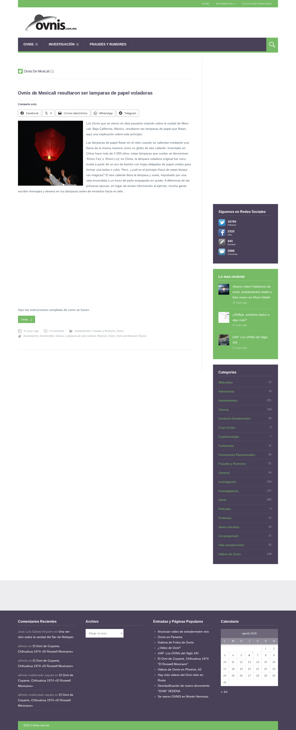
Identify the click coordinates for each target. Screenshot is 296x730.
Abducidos (225, 382)
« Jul (224, 691)
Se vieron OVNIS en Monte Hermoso (183, 696)
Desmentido (47, 336)
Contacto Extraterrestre (234, 418)
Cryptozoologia (228, 436)
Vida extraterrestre (231, 545)
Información (224, 3)
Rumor (142, 336)
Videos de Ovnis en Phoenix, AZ (180, 669)
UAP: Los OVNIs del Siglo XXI (250, 339)
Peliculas (224, 509)
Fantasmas (226, 445)
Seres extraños (228, 527)
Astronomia (226, 391)
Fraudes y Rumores (108, 44)
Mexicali (102, 336)
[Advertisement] (199, 22)
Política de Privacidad (257, 3)
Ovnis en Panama (170, 637)
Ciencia (223, 409)
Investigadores (228, 491)
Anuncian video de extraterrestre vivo (183, 631)
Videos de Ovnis (229, 554)
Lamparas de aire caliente (80, 336)
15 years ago (31, 331)
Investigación (62, 44)
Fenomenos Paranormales (236, 455)
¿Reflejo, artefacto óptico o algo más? (251, 317)
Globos (59, 336)
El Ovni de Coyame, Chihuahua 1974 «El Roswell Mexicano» (45, 680)
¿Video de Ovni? (169, 648)
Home (205, 3)
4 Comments (56, 331)
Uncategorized (228, 536)
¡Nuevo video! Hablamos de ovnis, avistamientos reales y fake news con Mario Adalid (252, 292)
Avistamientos (83, 331)
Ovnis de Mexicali (126, 336)
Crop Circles (226, 427)
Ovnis (28, 44)
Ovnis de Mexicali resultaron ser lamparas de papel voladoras (85, 93)
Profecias (224, 518)
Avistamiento (31, 336)
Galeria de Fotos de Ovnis (176, 642)
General (223, 472)
